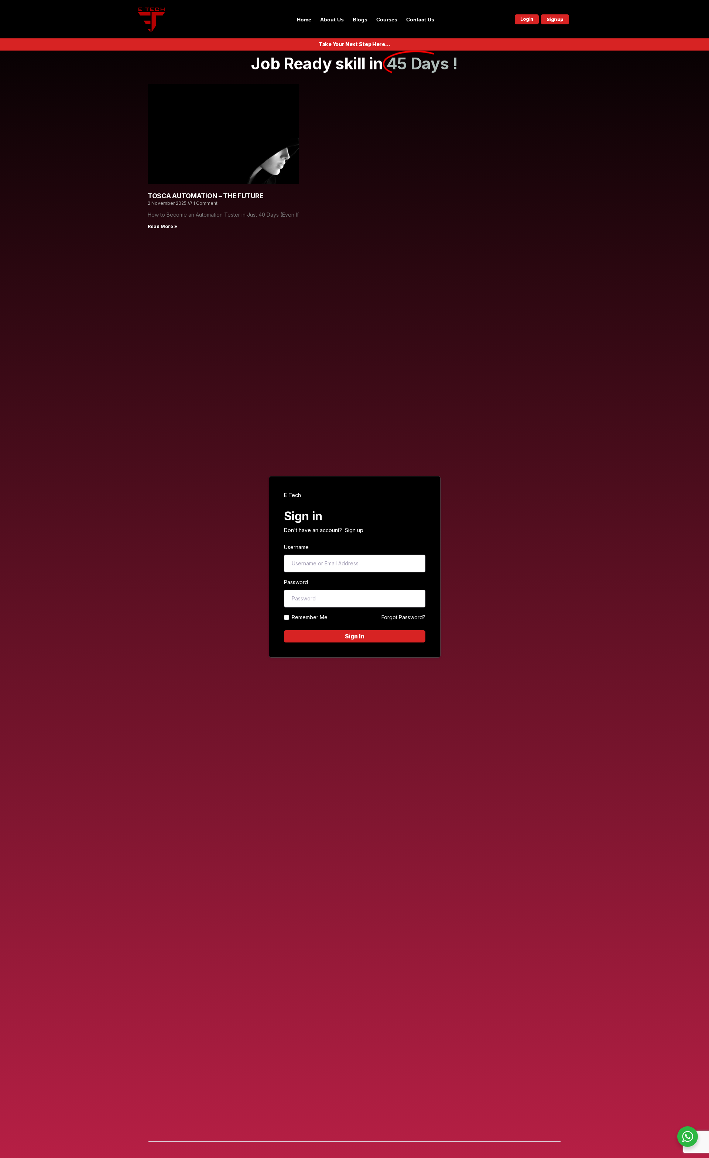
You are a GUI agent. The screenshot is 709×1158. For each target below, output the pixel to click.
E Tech (292, 495)
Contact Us (420, 20)
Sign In (354, 636)
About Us (332, 20)
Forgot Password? (403, 617)
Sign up (354, 530)
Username (296, 547)
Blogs (360, 20)
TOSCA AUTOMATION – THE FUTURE (206, 196)
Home (304, 20)
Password (296, 582)
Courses (386, 20)
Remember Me (310, 617)
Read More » (162, 226)
